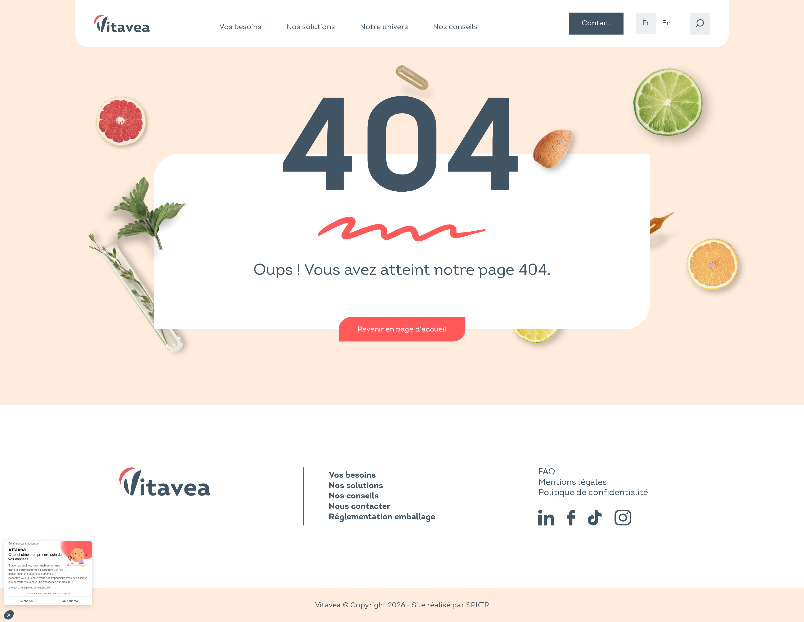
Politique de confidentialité (593, 492)
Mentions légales (572, 482)
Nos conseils (455, 26)
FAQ (546, 471)
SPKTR (477, 605)
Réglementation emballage (382, 517)
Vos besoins (240, 27)
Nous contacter (359, 507)
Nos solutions (310, 27)
